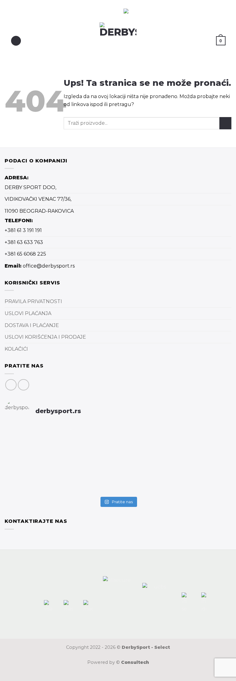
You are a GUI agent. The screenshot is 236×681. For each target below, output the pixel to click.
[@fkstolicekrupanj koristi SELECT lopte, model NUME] (175, 438)
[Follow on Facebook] (11, 384)
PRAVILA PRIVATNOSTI (33, 301)
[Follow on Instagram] (23, 384)
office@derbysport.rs (49, 266)
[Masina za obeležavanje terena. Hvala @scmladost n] (175, 461)
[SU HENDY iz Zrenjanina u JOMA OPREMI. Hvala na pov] (175, 484)
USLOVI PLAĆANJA (28, 313)
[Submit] (225, 123)
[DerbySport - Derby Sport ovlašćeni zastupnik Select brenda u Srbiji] (118, 40)
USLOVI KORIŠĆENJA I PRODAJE (45, 337)
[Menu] (16, 41)
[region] (73, 11)
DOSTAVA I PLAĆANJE (32, 325)
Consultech (135, 662)
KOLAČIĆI (16, 349)
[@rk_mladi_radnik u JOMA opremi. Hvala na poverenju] (60, 484)
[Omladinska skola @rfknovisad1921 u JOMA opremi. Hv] (60, 438)
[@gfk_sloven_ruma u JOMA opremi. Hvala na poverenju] (60, 457)
